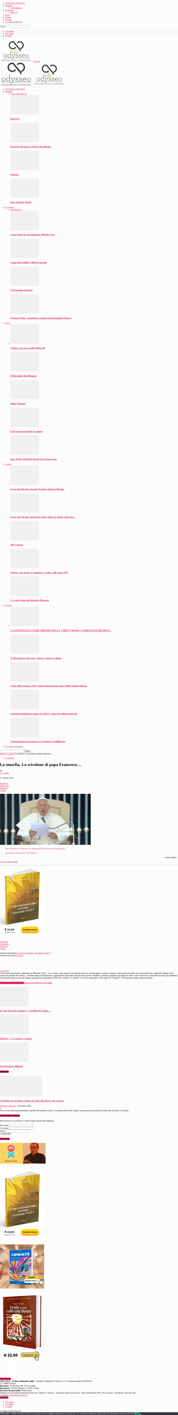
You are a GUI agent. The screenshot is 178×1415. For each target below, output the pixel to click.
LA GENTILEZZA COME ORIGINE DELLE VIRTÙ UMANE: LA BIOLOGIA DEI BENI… (61, 630)
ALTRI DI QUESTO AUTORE (38, 983)
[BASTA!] (24, 114)
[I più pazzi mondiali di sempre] (24, 426)
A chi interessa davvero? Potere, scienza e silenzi (35, 658)
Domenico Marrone (8, 1106)
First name (4, 1125)
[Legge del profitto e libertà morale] (24, 257)
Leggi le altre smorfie (8, 862)
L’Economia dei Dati (21, 290)
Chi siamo (9, 31)
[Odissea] (24, 169)
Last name (4, 1128)
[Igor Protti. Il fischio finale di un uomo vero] (24, 454)
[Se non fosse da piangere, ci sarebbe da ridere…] (14, 1006)
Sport (7, 15)
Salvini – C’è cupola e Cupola (16, 1038)
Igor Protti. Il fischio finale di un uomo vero (33, 459)
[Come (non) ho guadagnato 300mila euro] (24, 230)
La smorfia (10, 754)
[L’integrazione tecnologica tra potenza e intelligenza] (24, 736)
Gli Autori (9, 33)
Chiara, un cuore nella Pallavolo (27, 348)
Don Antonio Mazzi (20, 202)
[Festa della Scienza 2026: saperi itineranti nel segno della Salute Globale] (24, 681)
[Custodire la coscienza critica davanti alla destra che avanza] (21, 1096)
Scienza (8, 19)
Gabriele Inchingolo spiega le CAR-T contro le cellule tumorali (43, 713)
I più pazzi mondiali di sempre (26, 431)
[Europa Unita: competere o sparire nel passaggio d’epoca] (24, 313)
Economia (9, 10)
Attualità (8, 5)
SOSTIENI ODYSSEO (15, 3)
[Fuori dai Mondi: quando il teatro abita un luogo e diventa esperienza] (24, 512)
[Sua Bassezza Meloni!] (14, 1061)
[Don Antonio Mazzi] (24, 197)
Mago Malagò (18, 403)
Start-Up (13, 12)
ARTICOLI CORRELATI (12, 983)
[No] (140, 1414)
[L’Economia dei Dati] (24, 285)
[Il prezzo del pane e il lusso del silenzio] (24, 141)
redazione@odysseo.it (18, 1395)
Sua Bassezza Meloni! (11, 1066)
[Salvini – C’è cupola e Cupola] (14, 1033)
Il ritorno (19, 955)
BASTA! (15, 119)
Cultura (8, 17)
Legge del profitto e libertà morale (28, 262)
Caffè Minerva (16, 8)
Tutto (12, 94)
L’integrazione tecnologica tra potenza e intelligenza (37, 741)
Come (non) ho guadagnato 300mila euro (32, 234)
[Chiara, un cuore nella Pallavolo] (24, 343)
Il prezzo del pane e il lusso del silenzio (30, 146)
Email (2, 1131)
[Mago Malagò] (24, 398)
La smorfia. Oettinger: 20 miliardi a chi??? (33, 953)
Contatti (8, 36)
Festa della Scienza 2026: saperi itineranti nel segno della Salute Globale (48, 686)
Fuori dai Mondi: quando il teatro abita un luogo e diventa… (43, 517)
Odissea (14, 174)
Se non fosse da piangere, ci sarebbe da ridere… (25, 1010)
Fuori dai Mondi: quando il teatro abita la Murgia (37, 489)
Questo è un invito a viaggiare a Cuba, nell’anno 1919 (39, 572)
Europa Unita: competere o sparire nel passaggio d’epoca (40, 318)
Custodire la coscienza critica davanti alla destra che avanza (32, 1100)
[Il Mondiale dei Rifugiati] (24, 371)
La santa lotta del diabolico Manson (29, 600)
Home (2, 754)
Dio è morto (16, 544)
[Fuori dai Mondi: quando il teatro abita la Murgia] (24, 484)
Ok (137, 1414)
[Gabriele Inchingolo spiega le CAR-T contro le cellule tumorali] (24, 709)
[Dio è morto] (24, 540)
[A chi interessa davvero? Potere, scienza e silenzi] (24, 653)
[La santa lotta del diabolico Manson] (24, 595)
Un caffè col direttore (14, 22)
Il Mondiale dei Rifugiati (23, 376)
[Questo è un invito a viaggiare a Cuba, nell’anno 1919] (24, 567)
